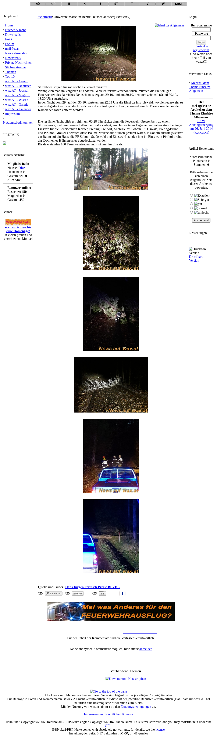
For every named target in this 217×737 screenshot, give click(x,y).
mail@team (12, 48)
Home (9, 25)
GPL (108, 725)
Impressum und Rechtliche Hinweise (108, 714)
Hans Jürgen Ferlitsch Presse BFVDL (92, 587)
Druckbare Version (196, 258)
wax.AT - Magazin (17, 95)
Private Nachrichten (18, 62)
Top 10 (10, 76)
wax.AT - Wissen (16, 100)
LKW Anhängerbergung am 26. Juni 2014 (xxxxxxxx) (201, 126)
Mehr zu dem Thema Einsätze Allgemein (199, 86)
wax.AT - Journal (16, 90)
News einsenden (16, 53)
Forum (9, 44)
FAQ (8, 39)
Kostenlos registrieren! (201, 48)
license (160, 729)
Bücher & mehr (15, 30)
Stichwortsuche (15, 67)
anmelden (145, 649)
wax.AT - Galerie (16, 104)
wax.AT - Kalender (18, 109)
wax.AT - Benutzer (18, 86)
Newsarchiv (13, 58)
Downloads (13, 34)
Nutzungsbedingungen (18, 122)
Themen (10, 72)
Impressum (12, 114)
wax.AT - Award (16, 81)
